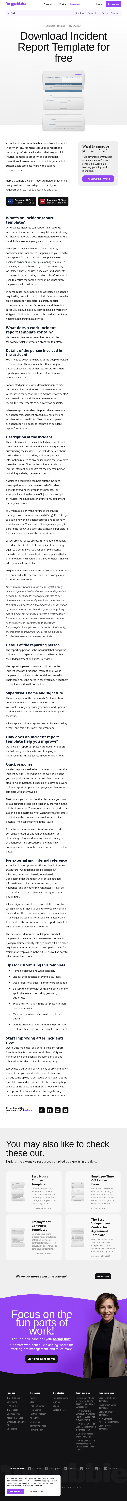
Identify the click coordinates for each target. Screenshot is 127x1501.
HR (92, 1208)
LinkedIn (72, 1468)
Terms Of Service (38, 1425)
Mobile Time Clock (15, 1417)
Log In (56, 1405)
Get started (113, 4)
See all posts (103, 1276)
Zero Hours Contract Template (40, 1180)
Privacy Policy (36, 1429)
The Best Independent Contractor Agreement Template (100, 1227)
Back (13, 13)
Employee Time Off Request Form (102, 1180)
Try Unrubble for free (98, 178)
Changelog (12, 1428)
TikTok (88, 1468)
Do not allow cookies (35, 1491)
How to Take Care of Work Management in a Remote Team (86, 1426)
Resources (75, 4)
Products (48, 4)
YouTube (113, 1468)
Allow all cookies (15, 1491)
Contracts (36, 1208)
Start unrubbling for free (41, 1358)
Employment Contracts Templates (41, 1226)
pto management (36, 1349)
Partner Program (38, 1413)
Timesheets (12, 1409)
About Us (34, 1417)
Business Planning (55, 25)
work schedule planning (41, 1345)
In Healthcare (59, 1409)
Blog (32, 1402)
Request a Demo (60, 1398)
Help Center (35, 1409)
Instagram (55, 1468)
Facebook (36, 1468)
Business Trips (13, 1413)
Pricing (62, 4)
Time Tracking (13, 1398)
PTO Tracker (12, 1405)
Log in (99, 4)
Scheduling (12, 1402)
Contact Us (35, 1421)
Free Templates (37, 1405)
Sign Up (56, 1402)
